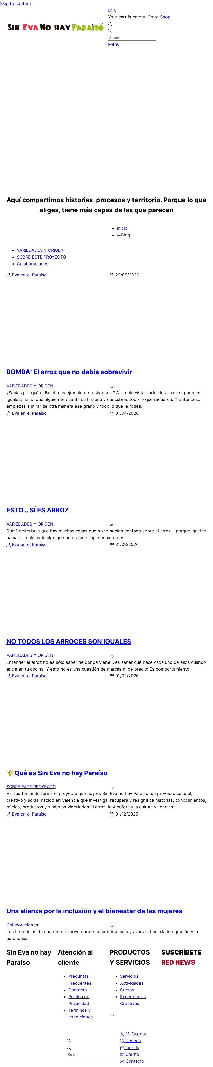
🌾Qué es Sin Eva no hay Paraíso (57, 773)
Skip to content (15, 3)
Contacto (77, 989)
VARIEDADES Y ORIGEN (40, 250)
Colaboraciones (33, 263)
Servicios (129, 976)
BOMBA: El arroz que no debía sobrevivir (69, 372)
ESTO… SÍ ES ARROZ (37, 510)
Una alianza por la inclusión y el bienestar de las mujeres (94, 911)
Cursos (127, 989)
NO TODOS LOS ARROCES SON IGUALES (68, 641)
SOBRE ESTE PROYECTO (41, 257)
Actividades (132, 983)
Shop (165, 16)
